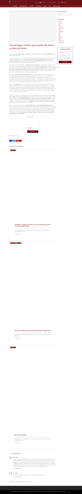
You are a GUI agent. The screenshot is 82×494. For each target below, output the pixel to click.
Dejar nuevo (16, 453)
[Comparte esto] (10, 141)
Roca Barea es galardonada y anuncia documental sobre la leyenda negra (32, 330)
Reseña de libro (61, 40)
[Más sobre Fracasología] (32, 388)
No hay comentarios (41, 228)
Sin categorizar (61, 42)
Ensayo (59, 24)
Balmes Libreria (25, 228)
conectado (20, 481)
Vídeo (59, 44)
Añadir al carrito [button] (32, 131)
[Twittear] (13, 141)
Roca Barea (37, 436)
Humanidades (20, 51)
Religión (59, 39)
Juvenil (59, 34)
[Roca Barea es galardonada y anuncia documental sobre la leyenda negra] (32, 283)
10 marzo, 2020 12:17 (22, 457)
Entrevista (60, 26)
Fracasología (49, 54)
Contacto (59, 2)
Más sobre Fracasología (20, 435)
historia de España (32, 332)
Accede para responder (17, 468)
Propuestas (60, 37)
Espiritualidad (60, 28)
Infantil (59, 32)
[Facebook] (70, 3)
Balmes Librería (25, 436)
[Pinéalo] (20, 141)
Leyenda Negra (32, 228)
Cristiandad (60, 21)
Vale (69, 491)
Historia (59, 29)
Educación (60, 23)
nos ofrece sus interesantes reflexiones (32, 54)
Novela (59, 36)
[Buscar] (69, 6)
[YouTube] (72, 3)
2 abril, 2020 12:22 (22, 473)
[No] (80, 492)
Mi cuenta (36, 2)
